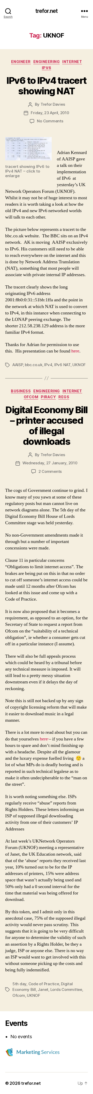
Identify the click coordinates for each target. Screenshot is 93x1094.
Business (21, 391)
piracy (48, 397)
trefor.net (46, 11)
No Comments (50, 121)
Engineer (21, 61)
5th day (19, 983)
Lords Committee (66, 989)
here (75, 351)
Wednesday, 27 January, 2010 (49, 462)
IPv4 (48, 364)
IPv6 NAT (62, 364)
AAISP (17, 364)
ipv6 (46, 68)
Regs (63, 397)
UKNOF (79, 364)
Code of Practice (43, 983)
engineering (46, 61)
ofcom (31, 397)
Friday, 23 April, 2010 (50, 112)
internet (72, 61)
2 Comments (50, 471)
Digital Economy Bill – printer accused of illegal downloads (46, 425)
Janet (43, 989)
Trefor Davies (53, 104)
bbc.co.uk (33, 364)
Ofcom (18, 995)
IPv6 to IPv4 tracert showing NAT (46, 86)
